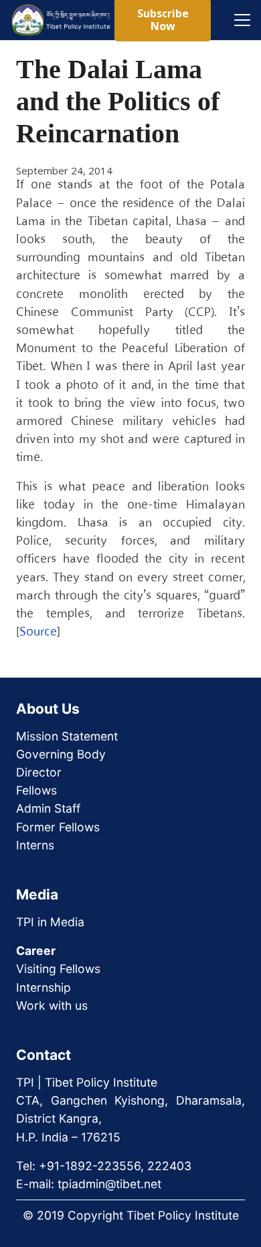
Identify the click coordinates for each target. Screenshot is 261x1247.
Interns (35, 845)
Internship (43, 987)
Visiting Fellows (58, 969)
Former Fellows (58, 827)
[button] (242, 20)
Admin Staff (48, 808)
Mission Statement (67, 736)
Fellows (36, 790)
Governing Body (61, 754)
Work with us (52, 1005)
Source (38, 632)
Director (39, 772)
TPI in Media (50, 922)
